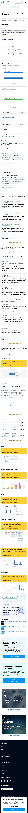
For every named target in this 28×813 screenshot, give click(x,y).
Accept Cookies (14, 809)
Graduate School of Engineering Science (16, 179)
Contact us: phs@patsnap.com (8, 752)
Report (3, 770)
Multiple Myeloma (15, 183)
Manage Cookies (14, 806)
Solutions (3, 746)
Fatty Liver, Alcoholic (16, 159)
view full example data (12, 366)
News (2, 773)
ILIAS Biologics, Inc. (14, 155)
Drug (2, 759)
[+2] (19, 177)
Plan (2, 749)
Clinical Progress (5, 762)
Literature (3, 767)
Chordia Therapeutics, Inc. (17, 181)
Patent (2, 765)
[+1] (21, 155)
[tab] (4, 20)
